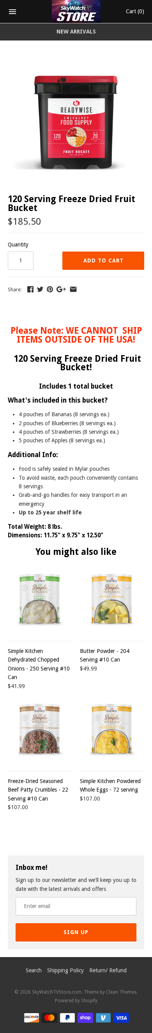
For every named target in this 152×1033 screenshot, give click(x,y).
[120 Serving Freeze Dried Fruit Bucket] (76, 64)
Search (34, 970)
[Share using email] (73, 289)
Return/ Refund (108, 970)
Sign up (76, 932)
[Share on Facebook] (30, 289)
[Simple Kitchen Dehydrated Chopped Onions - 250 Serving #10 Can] (40, 600)
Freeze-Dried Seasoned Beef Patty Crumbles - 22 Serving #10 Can (38, 790)
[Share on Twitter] (40, 289)
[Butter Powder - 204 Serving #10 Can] (112, 600)
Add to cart (103, 260)
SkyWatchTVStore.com (56, 992)
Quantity (18, 244)
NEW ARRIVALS (76, 31)
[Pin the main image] (50, 289)
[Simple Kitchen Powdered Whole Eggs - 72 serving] (112, 730)
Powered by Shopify (76, 1000)
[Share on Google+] (61, 289)
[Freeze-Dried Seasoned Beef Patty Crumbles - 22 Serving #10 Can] (40, 730)
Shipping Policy (65, 970)
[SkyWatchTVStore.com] (76, 11)
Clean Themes (121, 992)
